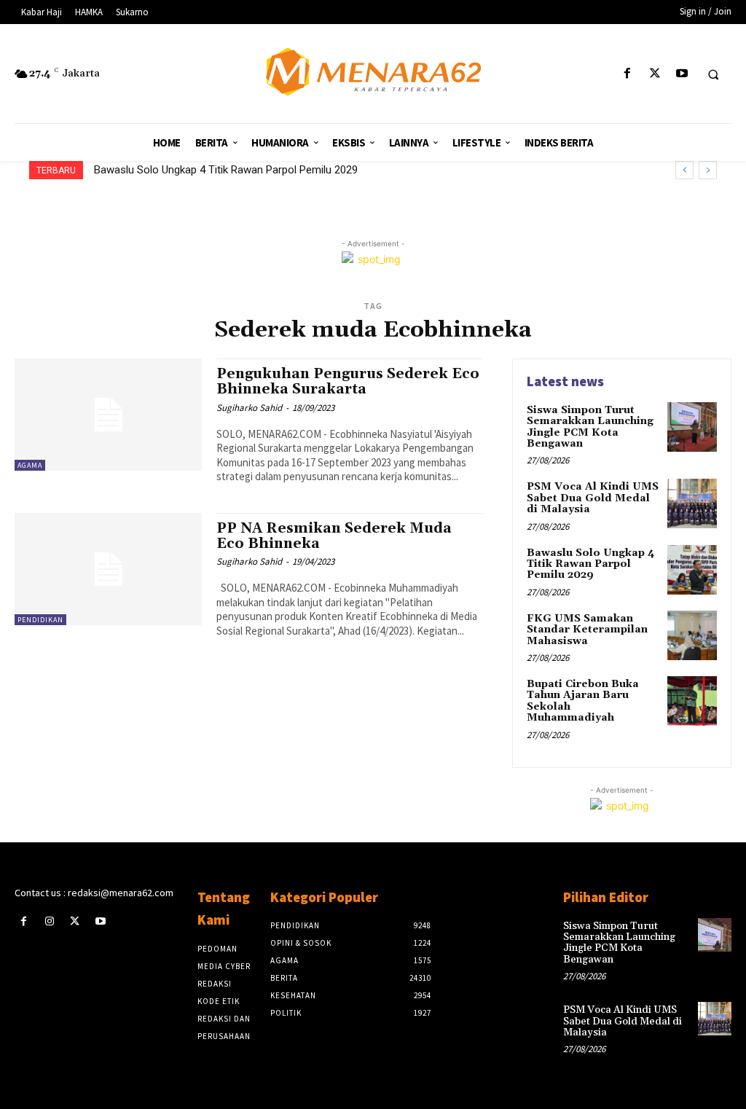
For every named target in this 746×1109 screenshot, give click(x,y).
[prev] (684, 170)
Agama (29, 465)
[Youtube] (681, 74)
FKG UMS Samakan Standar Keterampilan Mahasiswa (587, 630)
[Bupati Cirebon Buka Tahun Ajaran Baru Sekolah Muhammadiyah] (692, 701)
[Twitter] (654, 74)
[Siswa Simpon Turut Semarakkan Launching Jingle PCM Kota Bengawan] (692, 427)
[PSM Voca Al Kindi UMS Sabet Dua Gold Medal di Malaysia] (692, 503)
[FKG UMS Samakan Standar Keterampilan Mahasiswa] (692, 635)
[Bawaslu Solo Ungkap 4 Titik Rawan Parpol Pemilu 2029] (692, 570)
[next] (708, 170)
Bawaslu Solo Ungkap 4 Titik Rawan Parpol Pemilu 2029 (226, 169)
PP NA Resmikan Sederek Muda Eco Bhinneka (334, 536)
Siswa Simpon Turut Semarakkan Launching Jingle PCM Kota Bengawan (590, 427)
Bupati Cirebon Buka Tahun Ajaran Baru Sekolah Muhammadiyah (583, 701)
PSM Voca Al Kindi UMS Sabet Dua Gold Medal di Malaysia (593, 498)
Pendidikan (40, 619)
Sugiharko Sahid (249, 407)
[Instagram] (49, 921)
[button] (713, 74)
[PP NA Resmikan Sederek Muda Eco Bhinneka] (108, 569)
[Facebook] (627, 74)
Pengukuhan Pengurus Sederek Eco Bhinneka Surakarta (347, 381)
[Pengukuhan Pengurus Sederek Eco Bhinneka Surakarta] (108, 414)
